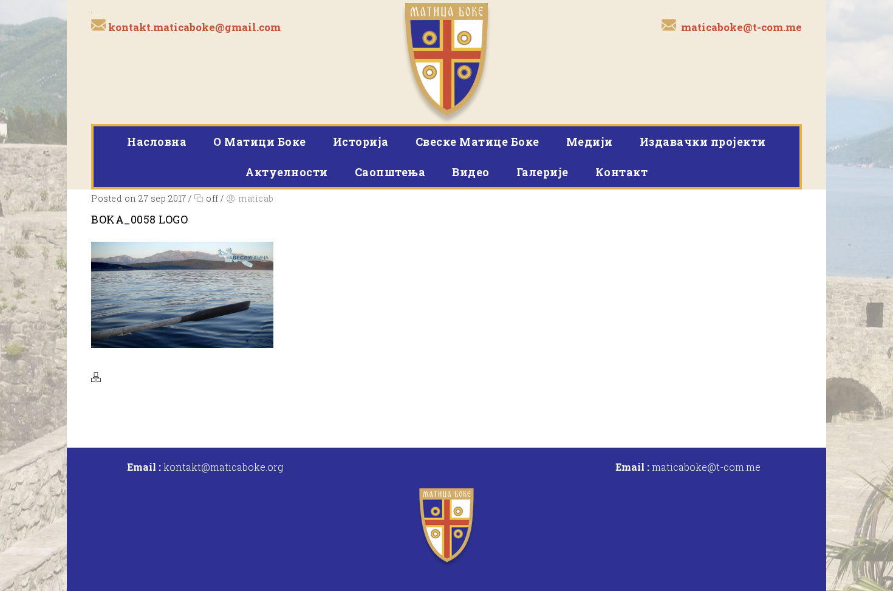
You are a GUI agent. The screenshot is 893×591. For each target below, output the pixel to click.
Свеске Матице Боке (477, 141)
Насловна (156, 141)
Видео (471, 172)
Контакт (621, 172)
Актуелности (286, 172)
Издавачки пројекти (703, 141)
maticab (256, 198)
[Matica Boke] (446, 62)
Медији (589, 141)
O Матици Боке (259, 141)
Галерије (542, 172)
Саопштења (390, 172)
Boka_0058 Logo (139, 219)
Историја (361, 141)
